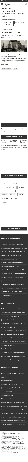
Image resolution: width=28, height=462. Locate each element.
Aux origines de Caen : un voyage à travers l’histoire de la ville (13, 360)
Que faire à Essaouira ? (7, 320)
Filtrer (7, 24)
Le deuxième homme (6, 295)
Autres (2, 37)
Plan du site (15, 452)
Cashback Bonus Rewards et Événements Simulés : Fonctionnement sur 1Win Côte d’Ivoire (12, 356)
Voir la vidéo (4, 64)
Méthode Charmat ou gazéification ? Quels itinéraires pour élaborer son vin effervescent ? (13, 403)
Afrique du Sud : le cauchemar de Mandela (12, 270)
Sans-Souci (5, 202)
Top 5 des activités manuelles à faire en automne (12, 309)
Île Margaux (13, 183)
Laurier (4, 183)
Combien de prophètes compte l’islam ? (12, 338)
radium (21, 194)
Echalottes (14, 198)
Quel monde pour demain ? (8, 280)
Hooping (17, 180)
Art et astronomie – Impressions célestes (12, 291)
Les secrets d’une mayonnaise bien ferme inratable (12, 316)
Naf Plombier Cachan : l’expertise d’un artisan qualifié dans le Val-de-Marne (13, 324)
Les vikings (4, 377)
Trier (23, 22)
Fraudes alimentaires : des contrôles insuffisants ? (11, 255)
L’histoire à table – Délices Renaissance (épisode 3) (12, 245)
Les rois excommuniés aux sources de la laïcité (14, 413)
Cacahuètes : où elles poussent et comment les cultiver (14, 342)
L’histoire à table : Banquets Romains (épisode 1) (14, 248)
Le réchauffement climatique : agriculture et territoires (12, 285)
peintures (21, 191)
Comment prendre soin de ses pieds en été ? (13, 330)
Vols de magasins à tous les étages (10, 266)
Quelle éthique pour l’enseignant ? (10, 388)
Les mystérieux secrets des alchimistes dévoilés (11, 277)
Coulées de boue (7, 180)
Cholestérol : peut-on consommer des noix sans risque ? (14, 349)
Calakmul (21, 187)
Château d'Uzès (6, 68)
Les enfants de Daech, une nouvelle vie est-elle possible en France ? (14, 274)
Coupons (11, 191)
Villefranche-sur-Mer (8, 187)
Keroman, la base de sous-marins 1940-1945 (13, 251)
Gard (15, 68)
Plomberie (5, 198)
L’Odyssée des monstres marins (9, 259)
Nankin (4, 191)
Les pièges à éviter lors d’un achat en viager (13, 312)
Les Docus (8, 452)
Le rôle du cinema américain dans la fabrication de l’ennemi (14, 424)
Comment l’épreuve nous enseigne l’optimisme (14, 406)
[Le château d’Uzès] (14, 53)
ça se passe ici (15, 130)
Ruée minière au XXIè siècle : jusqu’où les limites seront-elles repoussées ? (12, 417)
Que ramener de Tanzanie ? (8, 345)
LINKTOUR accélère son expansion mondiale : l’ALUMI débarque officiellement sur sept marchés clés (14, 353)
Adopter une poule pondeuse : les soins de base (12, 334)
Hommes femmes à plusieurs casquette (12, 384)
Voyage (7, 37)
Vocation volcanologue (7, 380)
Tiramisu (12, 194)
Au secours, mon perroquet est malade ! (12, 262)
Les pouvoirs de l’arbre (7, 395)
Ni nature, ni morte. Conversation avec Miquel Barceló (13, 410)
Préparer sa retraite (6, 399)
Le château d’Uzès (10, 32)
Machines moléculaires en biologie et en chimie (14, 288)
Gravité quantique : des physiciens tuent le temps (12, 374)
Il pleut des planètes (6, 391)
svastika (4, 194)
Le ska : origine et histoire (8, 327)
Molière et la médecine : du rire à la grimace (13, 420)
